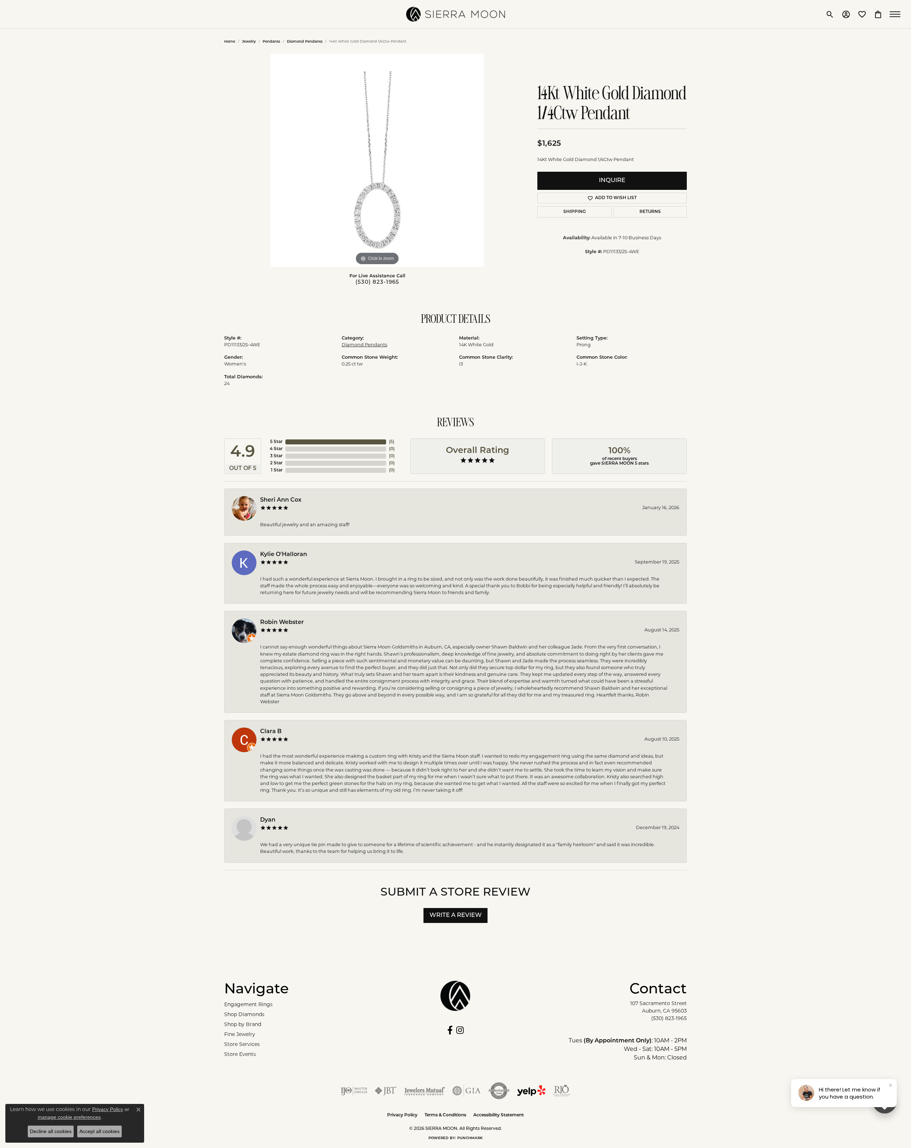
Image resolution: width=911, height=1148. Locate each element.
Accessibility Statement (498, 1115)
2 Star (276, 463)
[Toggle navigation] (896, 14)
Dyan (267, 820)
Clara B (270, 732)
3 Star (276, 456)
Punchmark (470, 1138)
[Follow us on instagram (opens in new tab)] (460, 1030)
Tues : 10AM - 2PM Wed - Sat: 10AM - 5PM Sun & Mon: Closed (628, 1049)
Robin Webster (282, 622)
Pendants (271, 42)
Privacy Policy (402, 1115)
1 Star (277, 470)
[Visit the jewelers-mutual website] (424, 1091)
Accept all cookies (99, 1131)
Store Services (242, 1044)
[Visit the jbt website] (385, 1091)
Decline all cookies (51, 1131)
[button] (830, 14)
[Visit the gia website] (466, 1091)
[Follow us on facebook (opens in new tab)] (450, 1030)
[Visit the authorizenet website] (499, 1091)
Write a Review (456, 915)
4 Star (276, 449)
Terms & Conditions (445, 1115)
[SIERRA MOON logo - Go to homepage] (455, 14)
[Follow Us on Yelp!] (531, 1091)
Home (229, 42)
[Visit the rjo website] (561, 1091)
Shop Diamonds (244, 1015)
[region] (377, 160)
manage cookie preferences (69, 1117)
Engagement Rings (248, 1005)
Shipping (574, 212)
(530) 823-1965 (377, 282)
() (391, 442)
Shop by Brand (242, 1024)
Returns (650, 212)
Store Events (240, 1054)
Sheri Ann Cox (280, 500)
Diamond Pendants (304, 42)
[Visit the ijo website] (354, 1091)
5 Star (276, 442)
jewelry (249, 42)
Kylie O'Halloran (283, 554)
